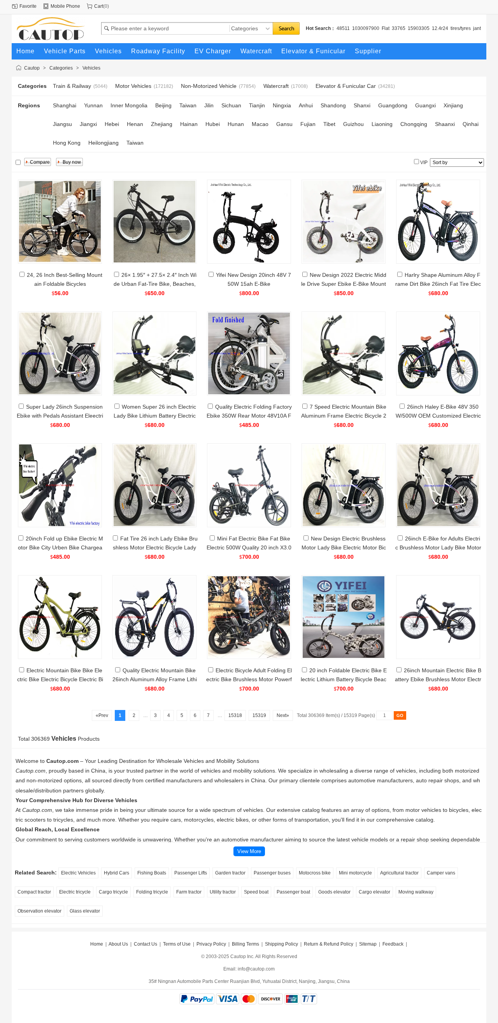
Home (96, 944)
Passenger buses (272, 873)
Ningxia (282, 105)
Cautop (32, 68)
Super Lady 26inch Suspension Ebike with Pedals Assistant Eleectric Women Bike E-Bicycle (60, 416)
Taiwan (187, 105)
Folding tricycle (152, 892)
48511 (343, 28)
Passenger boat (293, 892)
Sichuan (231, 105)
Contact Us (145, 944)
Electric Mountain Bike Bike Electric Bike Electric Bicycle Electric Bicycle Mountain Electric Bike (60, 679)
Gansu (284, 124)
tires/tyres (461, 28)
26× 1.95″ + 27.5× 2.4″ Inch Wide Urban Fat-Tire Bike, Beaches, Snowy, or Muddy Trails (155, 284)
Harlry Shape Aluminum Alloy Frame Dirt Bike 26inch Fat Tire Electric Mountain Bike (438, 284)
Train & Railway (72, 86)
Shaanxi (445, 124)
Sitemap (368, 944)
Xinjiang (453, 105)
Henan (135, 124)
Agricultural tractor (399, 873)
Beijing (163, 105)
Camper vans (441, 873)
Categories (61, 68)
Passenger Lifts (190, 873)
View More (249, 851)
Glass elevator (85, 911)
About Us (118, 944)
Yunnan (93, 105)
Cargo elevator (374, 892)
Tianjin (257, 105)
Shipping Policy (281, 944)
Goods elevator (334, 892)
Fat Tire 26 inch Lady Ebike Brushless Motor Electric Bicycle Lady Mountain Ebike (155, 547)
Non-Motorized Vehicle (209, 86)
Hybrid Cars (116, 873)
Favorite (28, 6)
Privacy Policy (211, 944)
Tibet (329, 124)
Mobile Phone (65, 6)
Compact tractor (34, 892)
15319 (259, 715)
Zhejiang (161, 124)
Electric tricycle (75, 892)
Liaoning (382, 124)
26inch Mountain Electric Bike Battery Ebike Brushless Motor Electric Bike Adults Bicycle (438, 679)
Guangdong (392, 105)
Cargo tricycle (113, 892)
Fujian (308, 124)
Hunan (236, 124)
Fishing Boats (151, 873)
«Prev (102, 715)
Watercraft (276, 86)
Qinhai (471, 124)
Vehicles (91, 68)
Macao (260, 124)
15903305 (419, 28)
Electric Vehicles (78, 873)
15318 (235, 715)
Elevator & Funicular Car (346, 86)
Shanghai (64, 105)
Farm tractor (189, 892)
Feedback (392, 944)
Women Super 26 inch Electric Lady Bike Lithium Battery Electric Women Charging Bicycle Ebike (155, 416)
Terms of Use (177, 944)
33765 (398, 28)
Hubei (212, 124)
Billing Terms (245, 944)
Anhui (306, 105)
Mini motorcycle (355, 873)
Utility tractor (223, 892)
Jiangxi (88, 124)
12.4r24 (440, 28)
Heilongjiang (103, 143)
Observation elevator (39, 911)
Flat (385, 28)
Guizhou (353, 124)
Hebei (112, 124)
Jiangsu (62, 124)
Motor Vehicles (133, 86)
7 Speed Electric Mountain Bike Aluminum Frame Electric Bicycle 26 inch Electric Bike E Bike (344, 416)
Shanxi (362, 105)
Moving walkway (415, 892)
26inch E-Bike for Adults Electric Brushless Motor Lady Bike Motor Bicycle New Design (438, 547)
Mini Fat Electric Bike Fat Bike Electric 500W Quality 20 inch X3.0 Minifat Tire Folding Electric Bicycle (249, 547)
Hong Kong (67, 143)
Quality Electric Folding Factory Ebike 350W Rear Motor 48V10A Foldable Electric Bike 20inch (249, 416)
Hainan (189, 124)
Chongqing (413, 124)
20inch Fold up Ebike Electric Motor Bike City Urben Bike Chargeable (60, 547)
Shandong (333, 105)
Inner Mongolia (128, 105)
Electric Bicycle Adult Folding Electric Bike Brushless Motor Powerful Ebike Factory (249, 679)
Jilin (209, 105)
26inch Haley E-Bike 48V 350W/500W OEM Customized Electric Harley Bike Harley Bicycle (438, 416)
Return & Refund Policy (328, 944)
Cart (98, 6)
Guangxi (425, 105)
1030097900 (365, 28)
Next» (282, 715)
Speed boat (256, 892)
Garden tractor (230, 873)
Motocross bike (315, 873)
